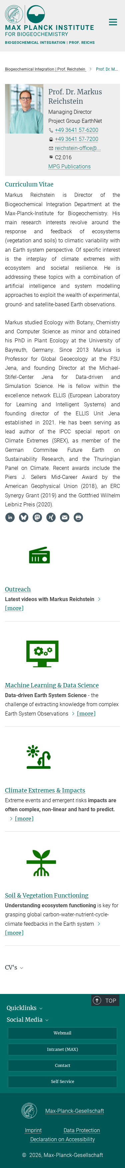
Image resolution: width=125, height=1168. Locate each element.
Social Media (25, 1019)
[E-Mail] (65, 517)
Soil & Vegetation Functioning (46, 895)
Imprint (33, 1130)
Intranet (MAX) (62, 1049)
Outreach (18, 589)
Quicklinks (22, 1008)
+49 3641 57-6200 (76, 130)
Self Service (62, 1081)
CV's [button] (12, 967)
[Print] (78, 517)
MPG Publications (69, 166)
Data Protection (82, 1130)
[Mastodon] (37, 517)
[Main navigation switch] (113, 22)
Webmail (62, 1032)
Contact (62, 1065)
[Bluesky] (24, 517)
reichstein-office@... (78, 148)
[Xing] (51, 517)
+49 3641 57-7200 (76, 139)
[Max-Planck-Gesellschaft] (33, 1111)
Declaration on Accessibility (62, 1139)
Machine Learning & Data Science (52, 685)
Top (110, 1000)
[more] (86, 713)
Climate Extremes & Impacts (45, 790)
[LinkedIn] (10, 517)
